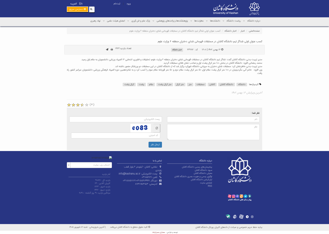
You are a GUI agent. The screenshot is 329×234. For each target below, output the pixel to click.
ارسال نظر (155, 145)
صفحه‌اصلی (254, 31)
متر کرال (180, 84)
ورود (128, 4)
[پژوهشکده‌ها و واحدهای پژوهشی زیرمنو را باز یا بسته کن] (153, 20)
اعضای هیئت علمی (116, 21)
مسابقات (200, 84)
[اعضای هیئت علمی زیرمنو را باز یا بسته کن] (103, 20)
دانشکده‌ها (215, 21)
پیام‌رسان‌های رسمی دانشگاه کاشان (197, 167)
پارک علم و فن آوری (140, 21)
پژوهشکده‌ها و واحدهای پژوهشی (172, 21)
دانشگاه (241, 84)
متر (190, 84)
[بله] (228, 216)
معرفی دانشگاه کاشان (203, 173)
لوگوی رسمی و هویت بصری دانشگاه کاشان (193, 176)
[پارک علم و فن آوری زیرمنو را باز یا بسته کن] (128, 20)
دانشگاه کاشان (226, 84)
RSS (210, 186)
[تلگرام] (247, 216)
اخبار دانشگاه (230, 31)
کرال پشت (129, 84)
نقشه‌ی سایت (206, 183)
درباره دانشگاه (253, 21)
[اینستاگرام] (252, 216)
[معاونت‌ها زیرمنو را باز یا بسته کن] (191, 20)
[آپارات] (241, 216)
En (80, 4)
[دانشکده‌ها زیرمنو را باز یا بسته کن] (206, 20)
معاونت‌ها (199, 21)
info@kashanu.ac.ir (129, 174)
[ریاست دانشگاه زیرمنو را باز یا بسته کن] (223, 20)
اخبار (243, 31)
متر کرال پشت (164, 84)
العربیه (73, 4)
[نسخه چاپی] (111, 50)
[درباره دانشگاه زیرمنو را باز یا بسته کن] (244, 20)
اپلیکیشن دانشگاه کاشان (201, 180)
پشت (141, 84)
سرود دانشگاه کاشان (203, 170)
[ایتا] (235, 216)
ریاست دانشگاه (234, 21)
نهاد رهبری (95, 21)
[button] (77, 9)
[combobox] (89, 165)
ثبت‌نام (117, 4)
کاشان (212, 84)
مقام (151, 84)
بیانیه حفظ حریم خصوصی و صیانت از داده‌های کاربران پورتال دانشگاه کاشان (228, 227)
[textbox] (90, 165)
